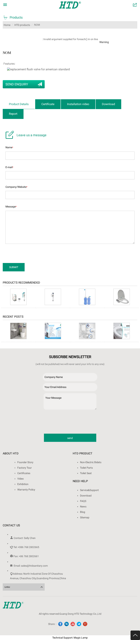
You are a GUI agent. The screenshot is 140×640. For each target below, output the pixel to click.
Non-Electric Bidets (90, 462)
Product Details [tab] (19, 104)
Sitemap (84, 517)
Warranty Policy (26, 489)
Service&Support (89, 490)
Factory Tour (24, 467)
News (83, 506)
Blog (82, 512)
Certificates (23, 473)
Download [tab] (108, 104)
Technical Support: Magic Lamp (70, 637)
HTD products (22, 24)
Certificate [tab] (47, 104)
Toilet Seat (86, 473)
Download (86, 495)
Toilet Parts (86, 467)
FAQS (83, 501)
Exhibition (22, 484)
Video (20, 478)
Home (7, 24)
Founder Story (25, 462)
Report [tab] (13, 113)
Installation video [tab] (78, 104)
